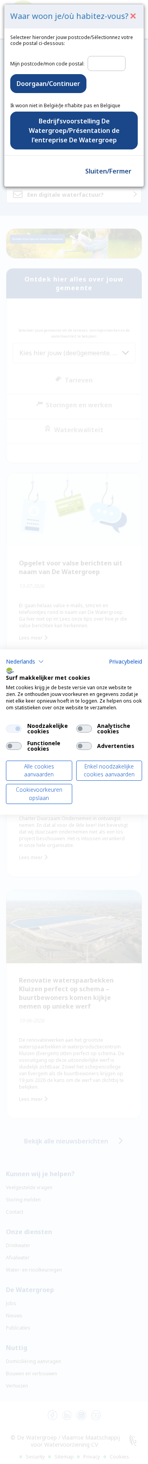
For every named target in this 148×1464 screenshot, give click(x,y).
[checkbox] (14, 729)
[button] (25, 661)
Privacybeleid (125, 661)
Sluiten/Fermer (108, 171)
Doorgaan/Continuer (48, 83)
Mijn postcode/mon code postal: (47, 64)
